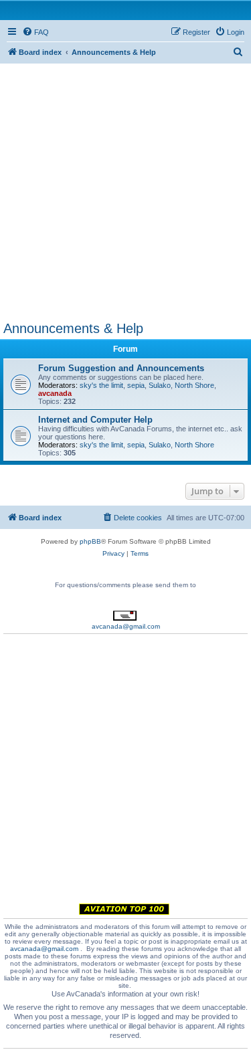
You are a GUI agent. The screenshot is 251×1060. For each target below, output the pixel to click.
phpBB (90, 541)
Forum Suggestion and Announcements (121, 368)
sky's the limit (101, 385)
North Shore (194, 385)
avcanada (55, 393)
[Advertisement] (125, 189)
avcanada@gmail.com (126, 626)
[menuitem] (35, 32)
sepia (136, 385)
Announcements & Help (73, 328)
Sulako (160, 385)
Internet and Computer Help (95, 420)
